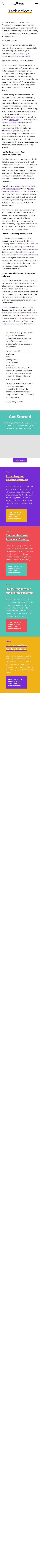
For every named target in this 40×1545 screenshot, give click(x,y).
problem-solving (9, 122)
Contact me (7, 307)
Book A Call (20, 460)
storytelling (14, 120)
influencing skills (27, 186)
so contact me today (21, 56)
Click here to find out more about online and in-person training (15, 516)
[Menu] (36, 3)
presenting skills (13, 189)
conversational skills (10, 128)
